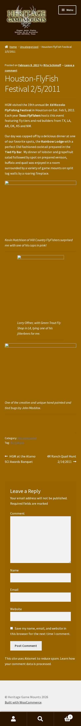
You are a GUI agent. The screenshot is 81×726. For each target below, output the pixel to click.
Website (16, 609)
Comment (18, 513)
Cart (62, 715)
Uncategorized (29, 47)
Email (15, 590)
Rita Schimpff (52, 65)
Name (15, 570)
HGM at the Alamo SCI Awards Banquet (20, 459)
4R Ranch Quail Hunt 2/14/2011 (61, 459)
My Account (13, 719)
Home (13, 47)
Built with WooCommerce (23, 702)
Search (40, 719)
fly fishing (17, 443)
